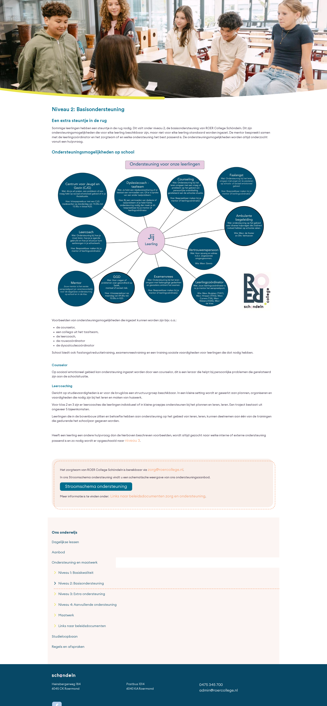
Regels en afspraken (65, 618)
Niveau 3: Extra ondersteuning (76, 576)
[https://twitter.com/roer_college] (55, 682)
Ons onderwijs (62, 526)
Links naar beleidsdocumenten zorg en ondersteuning (148, 491)
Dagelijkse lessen (63, 534)
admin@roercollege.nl (220, 657)
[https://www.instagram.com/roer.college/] (65, 672)
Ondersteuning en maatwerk (70, 551)
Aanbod (57, 542)
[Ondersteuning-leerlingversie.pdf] (163, 236)
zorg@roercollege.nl (162, 467)
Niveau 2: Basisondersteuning (75, 567)
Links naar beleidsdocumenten (76, 601)
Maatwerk (64, 593)
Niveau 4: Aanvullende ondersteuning (80, 584)
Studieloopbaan (62, 610)
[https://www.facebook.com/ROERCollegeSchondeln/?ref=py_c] (55, 672)
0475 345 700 (213, 653)
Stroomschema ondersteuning (89, 483)
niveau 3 (131, 440)
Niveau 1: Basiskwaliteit (71, 559)
